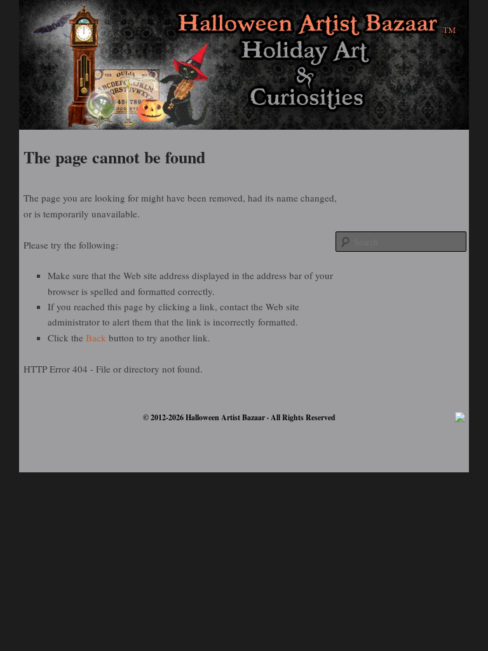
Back (96, 337)
